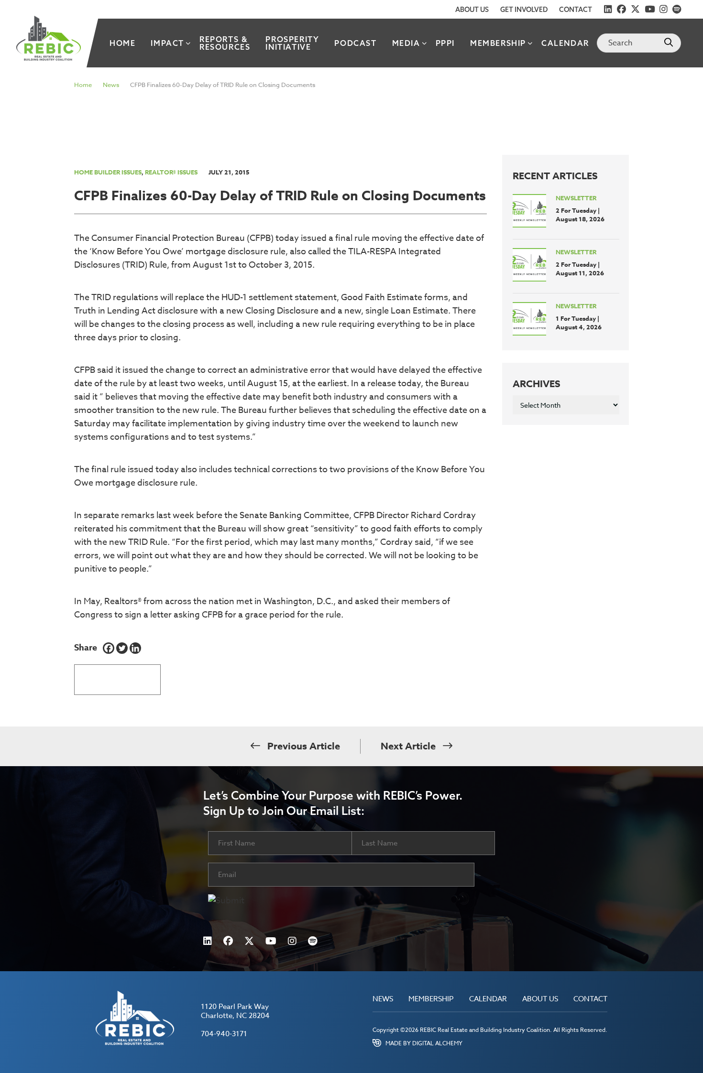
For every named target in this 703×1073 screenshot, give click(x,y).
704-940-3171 (224, 1034)
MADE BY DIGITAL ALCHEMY (423, 1043)
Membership (498, 43)
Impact (167, 43)
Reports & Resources (224, 43)
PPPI (445, 43)
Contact (575, 9)
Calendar (565, 43)
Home (122, 43)
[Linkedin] (135, 648)
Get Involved (524, 9)
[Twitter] (122, 648)
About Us (472, 9)
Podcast (355, 43)
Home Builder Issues (108, 172)
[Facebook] (108, 648)
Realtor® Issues (171, 172)
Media (406, 43)
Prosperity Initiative (292, 43)
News (111, 84)
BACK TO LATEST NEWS (117, 676)
